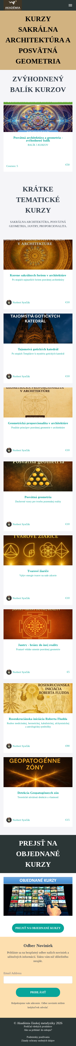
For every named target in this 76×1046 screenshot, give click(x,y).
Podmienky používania (38, 1037)
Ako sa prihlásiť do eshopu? (38, 1030)
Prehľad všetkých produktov (38, 1026)
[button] (70, 5)
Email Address (13, 973)
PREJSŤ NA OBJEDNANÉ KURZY (38, 928)
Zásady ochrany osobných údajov (38, 1040)
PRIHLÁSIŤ (38, 992)
